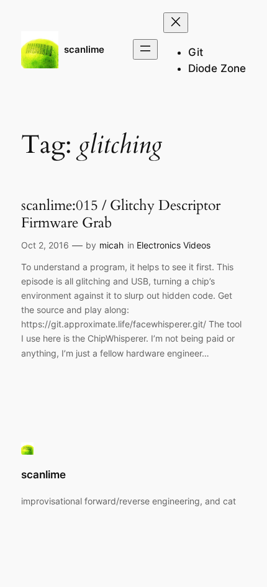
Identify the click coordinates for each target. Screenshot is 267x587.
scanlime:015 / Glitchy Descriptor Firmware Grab (120, 214)
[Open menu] (145, 49)
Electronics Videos (173, 245)
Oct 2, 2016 (45, 245)
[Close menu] (175, 22)
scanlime (84, 49)
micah (111, 245)
